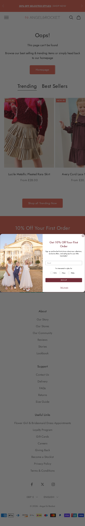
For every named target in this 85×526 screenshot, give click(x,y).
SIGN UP (64, 280)
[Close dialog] (83, 236)
